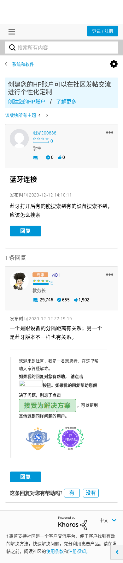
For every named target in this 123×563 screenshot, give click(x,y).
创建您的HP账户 (26, 101)
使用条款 (55, 551)
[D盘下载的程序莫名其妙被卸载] (40, 115)
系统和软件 (23, 64)
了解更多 (66, 101)
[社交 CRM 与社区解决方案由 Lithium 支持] (72, 523)
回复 (25, 231)
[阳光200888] (19, 138)
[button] (109, 132)
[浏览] (10, 32)
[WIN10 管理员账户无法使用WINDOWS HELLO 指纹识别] (46, 115)
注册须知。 (79, 551)
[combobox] (61, 47)
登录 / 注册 (102, 31)
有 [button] (71, 493)
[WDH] (19, 280)
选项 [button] (114, 64)
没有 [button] (91, 493)
